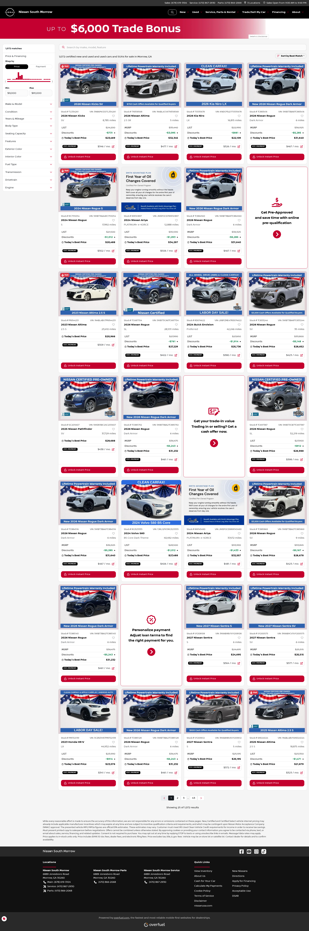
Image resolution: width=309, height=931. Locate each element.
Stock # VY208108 (196, 633)
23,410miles (109, 329)
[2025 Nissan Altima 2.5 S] (277, 711)
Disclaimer (200, 900)
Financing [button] (279, 12)
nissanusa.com (203, 905)
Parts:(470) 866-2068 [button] (59, 890)
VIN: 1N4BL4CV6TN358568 (165, 111)
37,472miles (235, 537)
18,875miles (297, 746)
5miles (174, 120)
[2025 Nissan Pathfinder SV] (88, 398)
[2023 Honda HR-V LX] (88, 711)
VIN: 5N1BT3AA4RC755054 (102, 216)
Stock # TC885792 (133, 425)
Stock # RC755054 (70, 216)
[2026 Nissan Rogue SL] (151, 293)
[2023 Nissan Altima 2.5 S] (88, 293)
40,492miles (171, 537)
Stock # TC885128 (133, 738)
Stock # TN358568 (133, 111)
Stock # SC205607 (70, 425)
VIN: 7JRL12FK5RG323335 (166, 529)
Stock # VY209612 (196, 738)
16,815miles (235, 120)
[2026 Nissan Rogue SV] (277, 293)
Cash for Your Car (204, 881)
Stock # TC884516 (70, 529)
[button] (252, 3)
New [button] (183, 12)
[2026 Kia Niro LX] (214, 85)
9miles (300, 537)
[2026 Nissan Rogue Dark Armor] (277, 85)
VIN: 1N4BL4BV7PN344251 (103, 320)
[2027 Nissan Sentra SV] (277, 606)
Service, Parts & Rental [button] (220, 12)
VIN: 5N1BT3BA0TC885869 (291, 529)
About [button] (296, 12)
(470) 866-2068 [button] (107, 882)
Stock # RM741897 (133, 216)
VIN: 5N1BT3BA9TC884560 (228, 216)
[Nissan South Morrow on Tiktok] (262, 851)
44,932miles (108, 746)
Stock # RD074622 (196, 320)
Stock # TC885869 (259, 529)
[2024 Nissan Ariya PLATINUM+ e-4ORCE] (151, 189)
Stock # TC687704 (133, 320)
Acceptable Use (241, 890)
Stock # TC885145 (70, 633)
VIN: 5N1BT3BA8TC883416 (291, 111)
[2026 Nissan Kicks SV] (88, 85)
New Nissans (240, 871)
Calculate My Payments (208, 885)
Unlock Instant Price (79, 156)
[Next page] (201, 798)
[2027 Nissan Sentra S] (214, 606)
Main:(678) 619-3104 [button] (59, 882)
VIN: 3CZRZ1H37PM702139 (103, 738)
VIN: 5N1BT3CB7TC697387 (291, 425)
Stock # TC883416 (258, 111)
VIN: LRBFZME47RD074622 (228, 320)
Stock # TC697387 (258, 425)
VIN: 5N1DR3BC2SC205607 (102, 425)
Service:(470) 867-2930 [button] (60, 886)
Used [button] (195, 12)
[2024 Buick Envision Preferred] (214, 293)
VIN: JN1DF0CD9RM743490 (228, 529)
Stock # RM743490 (196, 529)
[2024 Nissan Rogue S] (88, 189)
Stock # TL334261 (70, 111)
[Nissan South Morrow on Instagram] (255, 851)
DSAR (235, 895)
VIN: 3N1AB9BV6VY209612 (228, 738)
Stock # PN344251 (70, 320)
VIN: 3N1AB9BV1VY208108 (228, 633)
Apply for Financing (244, 881)
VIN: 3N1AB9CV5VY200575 (290, 633)
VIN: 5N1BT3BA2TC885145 (103, 633)
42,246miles (234, 329)
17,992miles (109, 224)
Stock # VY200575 (259, 633)
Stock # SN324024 (259, 738)
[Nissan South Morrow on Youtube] (247, 851)
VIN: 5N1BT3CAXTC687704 (165, 320)
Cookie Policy (202, 890)
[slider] (5, 82)
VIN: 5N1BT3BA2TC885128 (166, 738)
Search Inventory (172, 12)
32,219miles (297, 433)
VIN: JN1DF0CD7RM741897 (166, 216)
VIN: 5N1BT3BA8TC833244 (291, 320)
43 (193, 798)
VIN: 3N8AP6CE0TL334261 (103, 111)
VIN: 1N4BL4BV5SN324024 (291, 738)
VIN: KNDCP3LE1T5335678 (228, 111)
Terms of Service (204, 895)
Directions (238, 876)
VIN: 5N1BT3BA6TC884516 (103, 529)
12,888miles (171, 224)
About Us (199, 876)
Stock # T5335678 (196, 111)
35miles (299, 329)
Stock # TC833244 (259, 320)
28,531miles (171, 329)
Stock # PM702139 (70, 738)
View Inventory (203, 871)
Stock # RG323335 (133, 529)
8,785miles (109, 120)
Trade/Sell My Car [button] (254, 12)
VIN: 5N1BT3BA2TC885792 (165, 425)
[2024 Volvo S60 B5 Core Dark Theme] (151, 502)
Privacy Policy (240, 885)
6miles (300, 120)
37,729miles (109, 433)
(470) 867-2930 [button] (157, 882)
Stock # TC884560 (196, 216)
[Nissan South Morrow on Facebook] (240, 851)
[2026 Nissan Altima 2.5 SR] (151, 85)
